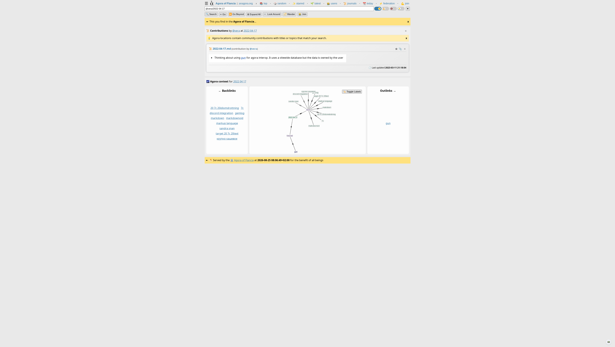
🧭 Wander (289, 14)
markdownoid (234, 118)
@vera (236, 30)
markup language (227, 123)
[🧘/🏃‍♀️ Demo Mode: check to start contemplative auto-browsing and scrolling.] (385, 9)
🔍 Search (211, 14)
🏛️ (231, 160)
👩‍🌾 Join (302, 14)
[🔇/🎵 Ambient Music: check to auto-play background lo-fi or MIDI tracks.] (393, 9)
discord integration (221, 113)
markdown (217, 118)
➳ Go (223, 14)
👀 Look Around (272, 14)
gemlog (239, 113)
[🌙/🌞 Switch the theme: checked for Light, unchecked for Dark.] (377, 9)
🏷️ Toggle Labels (352, 91)
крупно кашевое (227, 138)
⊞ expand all (253, 14)
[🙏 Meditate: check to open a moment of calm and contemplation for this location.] (401, 9)
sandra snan (227, 128)
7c (242, 108)
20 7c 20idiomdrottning (224, 108)
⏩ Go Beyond (236, 14)
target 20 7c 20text (227, 133)
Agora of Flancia (244, 160)
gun (243, 57)
